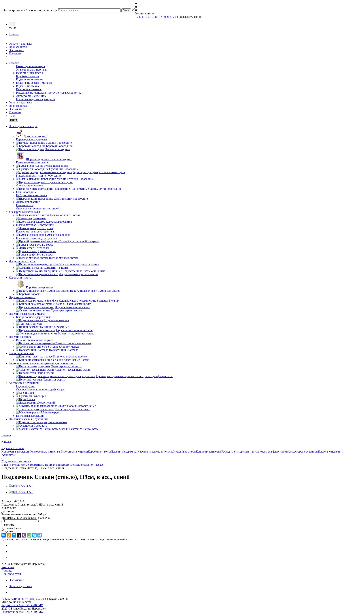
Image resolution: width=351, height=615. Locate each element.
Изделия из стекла (27, 86)
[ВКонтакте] (3, 535)
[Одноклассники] (9, 535)
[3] (10, 498)
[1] (3, 498)
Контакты (15, 53)
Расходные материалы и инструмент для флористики (49, 92)
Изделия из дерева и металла (34, 82)
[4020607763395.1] (21, 485)
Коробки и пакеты (27, 76)
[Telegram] (39, 535)
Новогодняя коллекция (30, 66)
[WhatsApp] (29, 535)
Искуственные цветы (29, 72)
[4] (13, 498)
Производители (18, 46)
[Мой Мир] (14, 535)
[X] (19, 535)
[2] (6, 498)
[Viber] (24, 535)
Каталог (14, 34)
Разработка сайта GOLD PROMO (22, 605)
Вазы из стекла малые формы (19, 464)
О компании (16, 50)
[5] (17, 498)
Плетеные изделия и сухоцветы (35, 99)
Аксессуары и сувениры (31, 95)
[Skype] (34, 535)
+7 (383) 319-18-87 (146, 16)
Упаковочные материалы (31, 69)
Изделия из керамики (29, 79)
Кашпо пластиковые (28, 89)
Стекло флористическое (88, 464)
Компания (7, 567)
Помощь (6, 570)
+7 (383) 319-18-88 (170, 16)
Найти (13, 119)
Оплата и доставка (20, 43)
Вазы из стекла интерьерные (56, 464)
